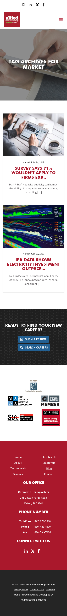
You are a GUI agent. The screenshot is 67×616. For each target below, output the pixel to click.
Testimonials (18, 468)
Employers (49, 462)
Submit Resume (35, 339)
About (18, 462)
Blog (49, 468)
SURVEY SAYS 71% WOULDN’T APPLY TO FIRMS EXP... (34, 173)
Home (18, 457)
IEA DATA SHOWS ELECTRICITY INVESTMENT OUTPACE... (33, 264)
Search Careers (36, 347)
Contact (49, 474)
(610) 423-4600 (42, 526)
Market (26, 162)
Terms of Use (37, 589)
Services (18, 474)
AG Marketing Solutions (33, 599)
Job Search (49, 457)
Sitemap (50, 589)
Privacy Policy (21, 589)
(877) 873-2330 (42, 521)
